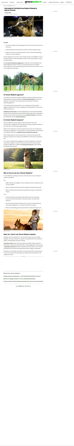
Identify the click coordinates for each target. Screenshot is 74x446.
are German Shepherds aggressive (14, 63)
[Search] (66, 2)
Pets (14, 5)
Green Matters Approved (54, 2)
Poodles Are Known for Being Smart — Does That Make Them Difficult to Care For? (22, 276)
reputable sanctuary (9, 246)
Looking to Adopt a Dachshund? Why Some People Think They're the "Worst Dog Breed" (23, 281)
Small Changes (9, 5)
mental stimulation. (21, 116)
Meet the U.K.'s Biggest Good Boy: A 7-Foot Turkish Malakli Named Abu (19, 278)
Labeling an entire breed (10, 111)
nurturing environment (27, 144)
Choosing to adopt (8, 243)
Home (5, 5)
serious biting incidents (29, 99)
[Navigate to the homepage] (33, 2)
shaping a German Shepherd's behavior (27, 132)
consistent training (30, 115)
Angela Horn (8, 12)
